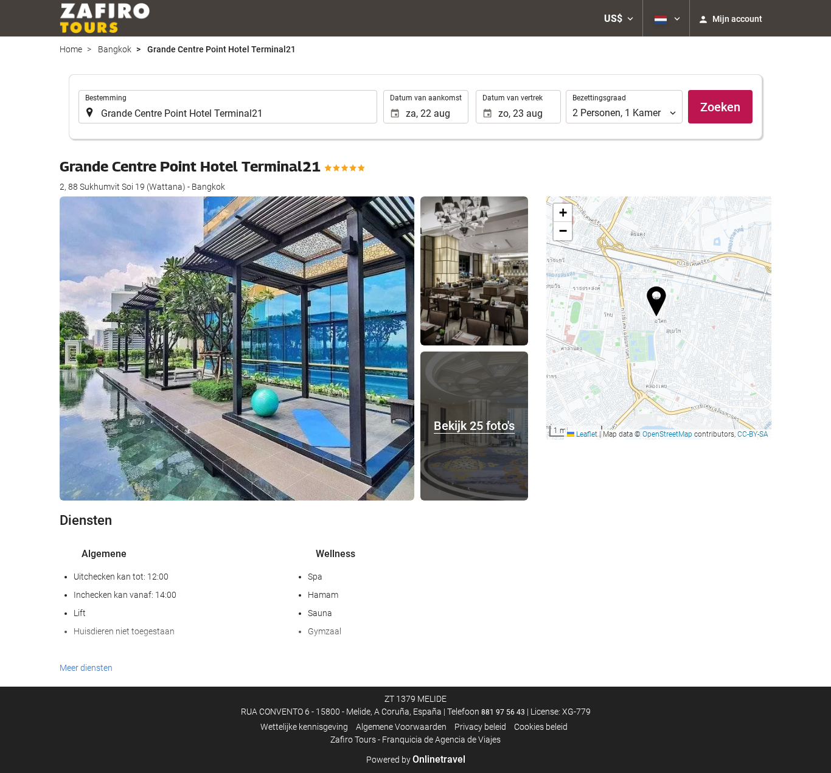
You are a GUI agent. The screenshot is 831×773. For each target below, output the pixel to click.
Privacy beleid (480, 727)
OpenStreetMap (667, 434)
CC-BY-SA (752, 434)
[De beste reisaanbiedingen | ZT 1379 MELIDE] (105, 18)
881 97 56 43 (503, 712)
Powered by (415, 759)
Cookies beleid (541, 727)
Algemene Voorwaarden (401, 727)
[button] (618, 18)
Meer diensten (86, 668)
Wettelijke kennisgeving (304, 727)
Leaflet (585, 434)
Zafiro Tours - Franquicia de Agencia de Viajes (415, 739)
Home (71, 49)
